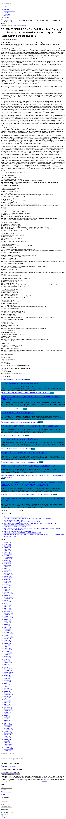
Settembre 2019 (8, 675)
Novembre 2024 (8, 576)
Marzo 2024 (7, 589)
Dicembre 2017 (8, 709)
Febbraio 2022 (8, 629)
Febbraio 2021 (8, 648)
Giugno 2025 (7, 565)
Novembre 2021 (8, 634)
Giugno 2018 (7, 699)
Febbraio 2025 (8, 571)
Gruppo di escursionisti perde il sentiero (19, 383)
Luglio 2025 (7, 563)
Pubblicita (6, 17)
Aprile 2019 (7, 683)
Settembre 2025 (8, 560)
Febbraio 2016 (8, 744)
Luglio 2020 (7, 659)
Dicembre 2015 (8, 747)
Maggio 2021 (7, 643)
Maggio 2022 (8, 624)
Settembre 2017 (8, 714)
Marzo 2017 (7, 723)
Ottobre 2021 (7, 635)
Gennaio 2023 (8, 611)
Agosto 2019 (7, 677)
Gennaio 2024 (8, 592)
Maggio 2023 (7, 605)
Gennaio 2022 (8, 630)
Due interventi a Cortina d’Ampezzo (14, 520)
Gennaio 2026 (8, 554)
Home (5, 6)
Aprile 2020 (7, 664)
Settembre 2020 (8, 656)
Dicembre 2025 (8, 555)
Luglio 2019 (7, 678)
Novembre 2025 (8, 557)
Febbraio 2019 (8, 686)
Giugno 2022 (7, 622)
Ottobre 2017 (7, 712)
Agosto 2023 (7, 600)
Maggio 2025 (8, 566)
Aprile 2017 (7, 722)
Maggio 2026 (8, 547)
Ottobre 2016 (7, 731)
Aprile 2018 (7, 702)
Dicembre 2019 (8, 670)
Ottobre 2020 (8, 654)
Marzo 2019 (7, 685)
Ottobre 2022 (8, 616)
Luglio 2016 (7, 736)
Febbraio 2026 (8, 552)
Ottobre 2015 (7, 750)
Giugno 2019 (7, 680)
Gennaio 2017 (8, 726)
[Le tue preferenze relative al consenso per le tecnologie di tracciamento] (2, 816)
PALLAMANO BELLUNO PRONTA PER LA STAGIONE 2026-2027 (29, 466)
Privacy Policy (5, 774)
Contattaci (7, 12)
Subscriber (5, 812)
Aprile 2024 (7, 587)
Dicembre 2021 (8, 632)
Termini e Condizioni (15, 774)
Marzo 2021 (7, 646)
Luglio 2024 (7, 582)
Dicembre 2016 (8, 728)
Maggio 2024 (8, 586)
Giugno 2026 (7, 546)
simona (16, 25)
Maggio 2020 (8, 662)
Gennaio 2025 (8, 573)
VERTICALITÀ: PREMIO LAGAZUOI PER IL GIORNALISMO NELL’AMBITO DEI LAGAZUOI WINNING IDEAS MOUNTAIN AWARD (33, 483)
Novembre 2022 (8, 614)
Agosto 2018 (7, 696)
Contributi (44, 781)
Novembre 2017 (8, 710)
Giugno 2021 (7, 642)
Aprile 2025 (7, 568)
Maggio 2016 (7, 739)
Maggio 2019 (7, 682)
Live (5, 8)
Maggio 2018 (7, 701)
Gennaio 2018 (8, 707)
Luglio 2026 (7, 544)
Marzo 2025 (7, 570)
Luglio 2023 (7, 602)
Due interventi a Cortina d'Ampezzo (17, 412)
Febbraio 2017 (8, 725)
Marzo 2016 (7, 742)
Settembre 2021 (8, 637)
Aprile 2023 (7, 606)
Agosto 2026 (7, 542)
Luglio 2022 (7, 621)
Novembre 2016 (8, 730)
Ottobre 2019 (7, 674)
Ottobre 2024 (8, 578)
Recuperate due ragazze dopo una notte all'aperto (24, 452)
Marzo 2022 (7, 627)
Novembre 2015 (8, 749)
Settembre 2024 (8, 579)
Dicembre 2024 (8, 574)
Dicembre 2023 (8, 594)
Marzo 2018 (7, 704)
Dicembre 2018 (8, 690)
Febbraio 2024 (8, 590)
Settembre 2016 (8, 733)
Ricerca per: (4, 510)
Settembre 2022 (8, 618)
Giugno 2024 (7, 584)
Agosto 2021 (7, 638)
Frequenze (7, 14)
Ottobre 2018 (7, 693)
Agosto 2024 (8, 581)
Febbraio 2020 (8, 667)
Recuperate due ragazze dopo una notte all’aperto (18, 531)
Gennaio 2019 (8, 688)
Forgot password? (6, 793)
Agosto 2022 (7, 619)
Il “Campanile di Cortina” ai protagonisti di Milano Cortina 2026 (30, 426)
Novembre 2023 (8, 595)
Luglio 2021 (7, 640)
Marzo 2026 (7, 550)
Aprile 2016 (7, 741)
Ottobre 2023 (8, 597)
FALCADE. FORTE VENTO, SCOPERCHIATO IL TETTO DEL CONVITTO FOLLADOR (28, 518)
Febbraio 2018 (8, 706)
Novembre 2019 (8, 672)
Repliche (6, 9)
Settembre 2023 (8, 598)
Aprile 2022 (7, 626)
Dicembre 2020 (8, 651)
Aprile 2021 (7, 645)
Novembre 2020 (8, 653)
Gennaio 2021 (8, 650)
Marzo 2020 (7, 666)
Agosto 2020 (8, 658)
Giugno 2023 (7, 603)
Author (12, 812)
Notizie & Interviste (9, 11)
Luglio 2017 (7, 717)
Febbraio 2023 (8, 610)
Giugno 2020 (7, 661)
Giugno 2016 (7, 738)
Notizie (22, 25)
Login (2, 791)
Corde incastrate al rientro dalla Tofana (19, 439)
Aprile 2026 (7, 549)
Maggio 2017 (7, 720)
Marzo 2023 (7, 608)
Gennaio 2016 (8, 746)
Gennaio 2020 (8, 669)
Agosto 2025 (7, 562)
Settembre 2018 (8, 694)
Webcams (7, 16)
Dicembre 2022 (8, 613)
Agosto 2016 (7, 734)
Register (3, 794)
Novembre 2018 (8, 691)
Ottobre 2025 (8, 558)
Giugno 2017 (7, 718)
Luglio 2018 (7, 698)
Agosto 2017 (7, 715)
